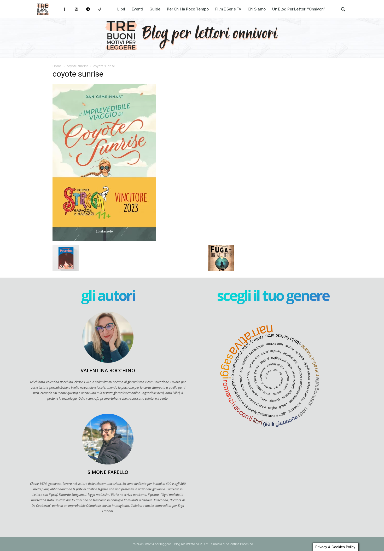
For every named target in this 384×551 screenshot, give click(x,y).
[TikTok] (99, 9)
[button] (343, 9)
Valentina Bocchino (108, 370)
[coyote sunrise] (104, 239)
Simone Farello (108, 472)
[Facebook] (64, 9)
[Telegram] (87, 9)
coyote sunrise (77, 66)
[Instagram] (76, 9)
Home (57, 66)
